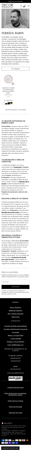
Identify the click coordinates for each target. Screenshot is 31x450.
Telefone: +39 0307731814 (15, 335)
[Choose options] (13, 84)
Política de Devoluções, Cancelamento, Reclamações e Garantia (15, 394)
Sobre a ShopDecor (15, 307)
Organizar (17, 69)
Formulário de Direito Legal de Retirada (15, 326)
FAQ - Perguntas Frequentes (15, 314)
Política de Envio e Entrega (15, 401)
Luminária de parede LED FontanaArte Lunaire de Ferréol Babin (8, 90)
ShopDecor (15, 426)
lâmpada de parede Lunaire (10, 212)
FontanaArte (18, 167)
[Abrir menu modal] (28, 6)
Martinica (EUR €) (8, 423)
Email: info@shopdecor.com (15, 345)
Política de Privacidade (15, 407)
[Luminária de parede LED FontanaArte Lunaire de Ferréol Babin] (8, 79)
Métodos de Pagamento (15, 311)
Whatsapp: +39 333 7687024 (15, 342)
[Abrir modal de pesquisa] (21, 6)
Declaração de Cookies (15, 413)
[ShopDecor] (8, 6)
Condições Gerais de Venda (15, 387)
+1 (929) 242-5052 (15, 339)
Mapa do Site (15, 317)
